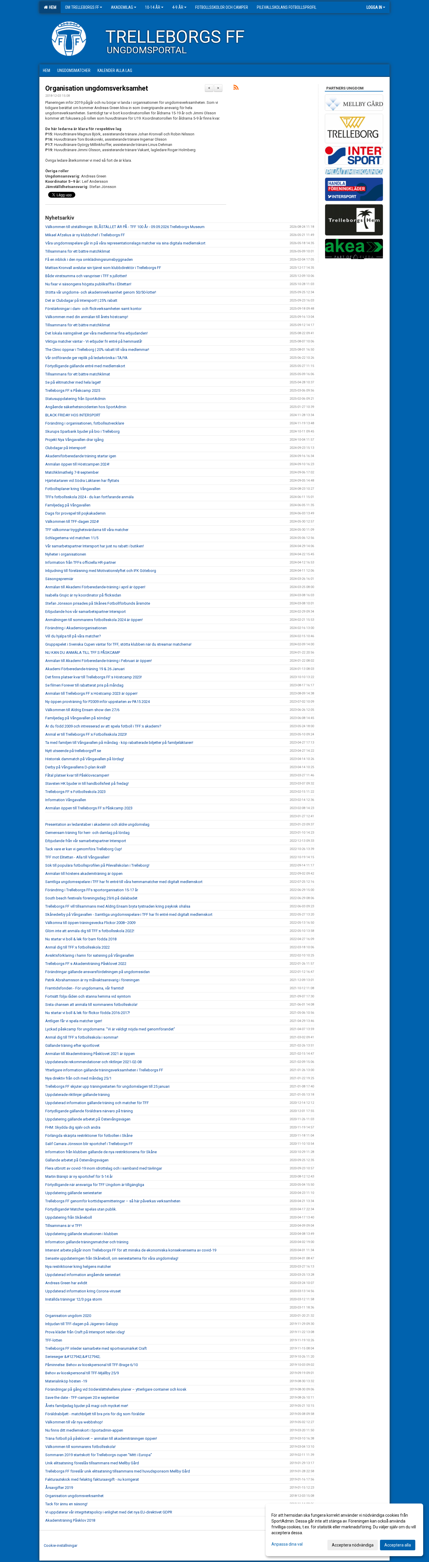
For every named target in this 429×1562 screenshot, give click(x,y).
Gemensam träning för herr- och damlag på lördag (87, 832)
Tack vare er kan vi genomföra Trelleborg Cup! (83, 849)
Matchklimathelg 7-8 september (72, 472)
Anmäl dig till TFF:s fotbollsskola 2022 (77, 947)
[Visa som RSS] (235, 88)
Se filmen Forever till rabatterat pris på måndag (84, 685)
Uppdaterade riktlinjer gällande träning (77, 1094)
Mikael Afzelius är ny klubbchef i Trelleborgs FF (85, 235)
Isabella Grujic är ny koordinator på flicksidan (83, 595)
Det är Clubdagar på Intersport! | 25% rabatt (81, 300)
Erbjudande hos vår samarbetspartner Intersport (85, 611)
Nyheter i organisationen (65, 554)
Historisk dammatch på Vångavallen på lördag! (84, 759)
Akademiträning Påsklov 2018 (70, 1520)
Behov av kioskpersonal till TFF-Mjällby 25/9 (82, 1373)
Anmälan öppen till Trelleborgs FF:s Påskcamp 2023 (88, 808)
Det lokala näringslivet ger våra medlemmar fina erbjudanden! (96, 333)
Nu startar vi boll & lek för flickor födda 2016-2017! (87, 1013)
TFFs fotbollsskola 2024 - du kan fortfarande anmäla (89, 497)
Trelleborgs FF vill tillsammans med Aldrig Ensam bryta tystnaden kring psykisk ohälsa (117, 906)
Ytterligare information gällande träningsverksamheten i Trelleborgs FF (104, 1070)
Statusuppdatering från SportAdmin (75, 398)
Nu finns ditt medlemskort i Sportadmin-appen (84, 1430)
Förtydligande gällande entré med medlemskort (85, 366)
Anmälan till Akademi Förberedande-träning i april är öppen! (95, 587)
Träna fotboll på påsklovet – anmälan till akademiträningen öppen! (101, 1438)
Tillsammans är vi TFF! (63, 1225)
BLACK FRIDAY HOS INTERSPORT (72, 415)
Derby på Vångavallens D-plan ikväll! (75, 767)
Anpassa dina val (287, 1544)
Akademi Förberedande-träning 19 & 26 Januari (85, 669)
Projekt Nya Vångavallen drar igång (74, 439)
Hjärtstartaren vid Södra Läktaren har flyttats (82, 480)
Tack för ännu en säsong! (66, 1504)
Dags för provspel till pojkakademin (75, 513)
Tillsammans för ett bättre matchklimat (77, 251)
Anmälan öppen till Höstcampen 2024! (77, 464)
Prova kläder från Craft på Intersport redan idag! (85, 1332)
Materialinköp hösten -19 (66, 1381)
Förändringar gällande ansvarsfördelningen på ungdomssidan (97, 972)
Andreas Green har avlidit (66, 1283)
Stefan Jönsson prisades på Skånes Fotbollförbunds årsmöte (97, 603)
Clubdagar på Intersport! (65, 448)
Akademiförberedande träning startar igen (80, 456)
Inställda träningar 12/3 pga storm (73, 1299)
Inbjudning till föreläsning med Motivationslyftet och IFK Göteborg (100, 570)
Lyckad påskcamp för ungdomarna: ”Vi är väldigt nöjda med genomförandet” (110, 1029)
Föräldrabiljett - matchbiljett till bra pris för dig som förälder (95, 1414)
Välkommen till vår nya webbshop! (74, 1422)
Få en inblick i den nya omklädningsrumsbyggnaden (89, 259)
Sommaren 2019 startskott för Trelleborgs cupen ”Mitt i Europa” (98, 1455)
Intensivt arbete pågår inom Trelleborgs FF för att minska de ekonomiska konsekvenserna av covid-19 (130, 1250)
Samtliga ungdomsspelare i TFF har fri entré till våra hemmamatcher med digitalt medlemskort (124, 882)
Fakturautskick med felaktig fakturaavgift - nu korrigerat (92, 1479)
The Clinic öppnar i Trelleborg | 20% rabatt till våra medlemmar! (97, 349)
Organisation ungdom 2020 (68, 1315)
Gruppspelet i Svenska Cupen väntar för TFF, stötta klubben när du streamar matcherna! (118, 644)
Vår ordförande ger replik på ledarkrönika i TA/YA (86, 358)
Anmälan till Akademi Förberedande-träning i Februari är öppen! (98, 660)
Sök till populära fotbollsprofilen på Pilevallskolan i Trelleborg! (97, 865)
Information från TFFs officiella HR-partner (80, 562)
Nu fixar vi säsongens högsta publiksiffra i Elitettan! (88, 284)
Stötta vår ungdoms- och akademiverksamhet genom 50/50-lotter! (100, 292)
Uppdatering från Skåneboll (68, 1217)
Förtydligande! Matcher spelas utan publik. (81, 1209)
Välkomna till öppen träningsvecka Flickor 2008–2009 (90, 922)
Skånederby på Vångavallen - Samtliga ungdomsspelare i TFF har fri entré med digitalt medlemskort (128, 914)
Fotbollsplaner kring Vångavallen (72, 489)
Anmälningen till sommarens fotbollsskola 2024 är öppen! (94, 620)
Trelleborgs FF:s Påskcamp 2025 (72, 390)
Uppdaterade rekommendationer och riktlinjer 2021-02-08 (93, 1062)
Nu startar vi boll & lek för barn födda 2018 (80, 939)
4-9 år (177, 7)
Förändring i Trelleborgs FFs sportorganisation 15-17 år (91, 890)
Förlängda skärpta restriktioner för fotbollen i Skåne (88, 1135)
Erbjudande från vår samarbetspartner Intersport (85, 841)
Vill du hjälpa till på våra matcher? (73, 636)
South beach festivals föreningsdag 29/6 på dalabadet (91, 898)
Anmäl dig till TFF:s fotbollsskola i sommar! (81, 1037)
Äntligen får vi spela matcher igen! (73, 1021)
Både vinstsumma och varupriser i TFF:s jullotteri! (86, 276)
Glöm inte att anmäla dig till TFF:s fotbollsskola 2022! (89, 931)
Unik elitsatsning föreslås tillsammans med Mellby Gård (92, 1463)
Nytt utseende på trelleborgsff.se (73, 751)
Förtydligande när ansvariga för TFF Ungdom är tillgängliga (94, 1184)
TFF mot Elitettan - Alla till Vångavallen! (77, 857)
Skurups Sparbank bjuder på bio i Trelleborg (82, 431)
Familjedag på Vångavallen (67, 505)
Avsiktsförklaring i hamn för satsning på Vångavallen (89, 955)
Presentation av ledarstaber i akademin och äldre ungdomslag (97, 824)
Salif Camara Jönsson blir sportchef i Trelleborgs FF (89, 1144)
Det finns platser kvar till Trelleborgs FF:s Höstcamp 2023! (93, 677)
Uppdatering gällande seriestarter (73, 1193)
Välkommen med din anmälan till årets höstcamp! (86, 317)
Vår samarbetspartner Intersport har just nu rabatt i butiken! (94, 546)
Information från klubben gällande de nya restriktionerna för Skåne (101, 1152)
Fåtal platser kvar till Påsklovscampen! (77, 775)
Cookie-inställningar (60, 1545)
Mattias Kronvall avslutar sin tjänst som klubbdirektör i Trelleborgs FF (103, 267)
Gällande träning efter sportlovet (72, 1045)
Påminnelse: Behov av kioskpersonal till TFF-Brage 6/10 (91, 1365)
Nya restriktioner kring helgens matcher (78, 1266)
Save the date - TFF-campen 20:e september (82, 1397)
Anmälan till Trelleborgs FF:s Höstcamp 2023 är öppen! (91, 693)
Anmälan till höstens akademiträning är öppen (84, 873)
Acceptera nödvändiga (353, 1545)
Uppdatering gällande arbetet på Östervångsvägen (87, 1119)
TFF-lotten (53, 1340)
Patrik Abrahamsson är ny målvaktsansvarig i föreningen (92, 980)
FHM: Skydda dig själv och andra (72, 1127)
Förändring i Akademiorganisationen (76, 628)
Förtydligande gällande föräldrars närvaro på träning (89, 1111)
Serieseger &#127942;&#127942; (72, 1356)
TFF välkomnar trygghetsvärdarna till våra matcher (86, 529)
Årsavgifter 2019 (59, 1487)
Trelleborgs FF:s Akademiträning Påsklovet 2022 (85, 963)
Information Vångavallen (65, 800)
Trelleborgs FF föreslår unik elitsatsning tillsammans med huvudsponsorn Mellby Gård (117, 1471)
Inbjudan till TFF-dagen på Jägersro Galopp (81, 1324)
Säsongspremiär (59, 579)
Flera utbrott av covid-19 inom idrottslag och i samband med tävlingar (103, 1168)
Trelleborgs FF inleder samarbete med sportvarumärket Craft (96, 1348)
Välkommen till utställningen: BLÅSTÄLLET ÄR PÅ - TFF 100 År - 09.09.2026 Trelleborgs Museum (125, 227)
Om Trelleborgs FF (82, 7)
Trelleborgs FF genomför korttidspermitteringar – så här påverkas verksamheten (112, 1201)
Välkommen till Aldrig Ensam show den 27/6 (82, 710)
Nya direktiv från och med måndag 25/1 (78, 1078)
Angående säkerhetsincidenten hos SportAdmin (85, 407)
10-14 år (152, 7)
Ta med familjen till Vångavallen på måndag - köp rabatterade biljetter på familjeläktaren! (119, 742)
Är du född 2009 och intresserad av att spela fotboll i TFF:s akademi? (103, 726)
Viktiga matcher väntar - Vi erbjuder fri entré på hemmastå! (93, 341)
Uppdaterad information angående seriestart (83, 1275)
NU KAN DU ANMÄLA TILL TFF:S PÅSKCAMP (82, 652)
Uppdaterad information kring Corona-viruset (83, 1291)
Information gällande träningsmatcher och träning (86, 1242)
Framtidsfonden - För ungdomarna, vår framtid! (84, 988)
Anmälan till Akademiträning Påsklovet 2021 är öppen (90, 1053)
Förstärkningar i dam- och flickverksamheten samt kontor (93, 308)
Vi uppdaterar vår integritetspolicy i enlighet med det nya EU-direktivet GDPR (108, 1512)
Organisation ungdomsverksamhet (96, 88)
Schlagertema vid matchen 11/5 (71, 538)
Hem (51, 7)
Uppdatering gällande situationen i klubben (81, 1234)
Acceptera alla (397, 1545)
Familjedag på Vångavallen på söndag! (78, 718)
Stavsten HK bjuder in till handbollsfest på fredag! (87, 783)
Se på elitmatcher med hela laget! (73, 382)
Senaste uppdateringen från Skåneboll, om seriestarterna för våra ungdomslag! (111, 1258)
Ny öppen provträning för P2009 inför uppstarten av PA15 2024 (97, 701)
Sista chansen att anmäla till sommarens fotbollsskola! (91, 1004)
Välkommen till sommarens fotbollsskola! (80, 1446)
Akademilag (122, 7)
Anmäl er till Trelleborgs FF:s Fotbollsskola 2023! (86, 734)
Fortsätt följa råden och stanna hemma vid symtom (88, 996)
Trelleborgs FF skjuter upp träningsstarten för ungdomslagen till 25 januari (107, 1086)
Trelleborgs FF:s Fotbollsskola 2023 (75, 791)
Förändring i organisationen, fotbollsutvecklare (84, 423)
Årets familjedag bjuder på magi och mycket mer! (86, 1406)
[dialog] (344, 1530)
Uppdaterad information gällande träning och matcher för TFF (97, 1103)
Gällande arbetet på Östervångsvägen (77, 1160)
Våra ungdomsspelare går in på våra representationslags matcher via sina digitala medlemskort (125, 243)
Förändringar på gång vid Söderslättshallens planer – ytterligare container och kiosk (115, 1389)
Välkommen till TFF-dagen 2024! (72, 521)
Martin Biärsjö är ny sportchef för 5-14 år (79, 1176)
